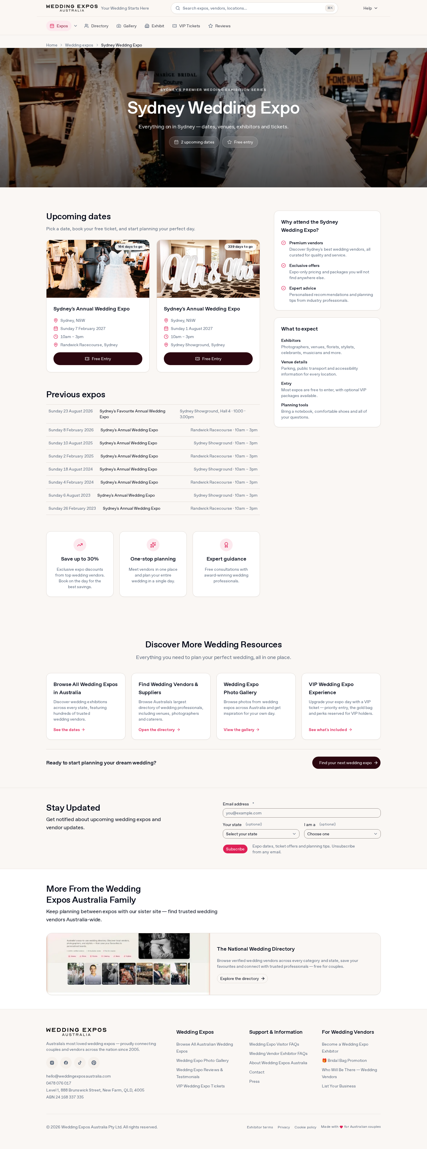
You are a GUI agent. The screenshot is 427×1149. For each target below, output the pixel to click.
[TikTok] (80, 1063)
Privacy (284, 1127)
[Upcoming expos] (75, 26)
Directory (99, 26)
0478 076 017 (58, 1083)
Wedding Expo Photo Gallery (202, 1060)
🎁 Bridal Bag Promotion (344, 1060)
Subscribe (235, 849)
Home (52, 45)
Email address (238, 804)
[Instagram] (52, 1063)
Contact (256, 1072)
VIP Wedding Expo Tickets (200, 1086)
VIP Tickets (189, 26)
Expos (62, 26)
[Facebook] (66, 1063)
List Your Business (339, 1086)
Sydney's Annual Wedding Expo (91, 309)
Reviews (223, 26)
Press (254, 1081)
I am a (320, 824)
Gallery (129, 26)
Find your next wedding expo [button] (345, 762)
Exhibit (158, 26)
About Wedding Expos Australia (278, 1062)
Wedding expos (79, 45)
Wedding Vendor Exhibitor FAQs (278, 1053)
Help (367, 8)
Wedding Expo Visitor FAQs (274, 1044)
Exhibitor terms (260, 1127)
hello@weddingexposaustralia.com (78, 1076)
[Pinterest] (94, 1063)
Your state (242, 824)
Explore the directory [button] (239, 978)
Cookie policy (306, 1127)
